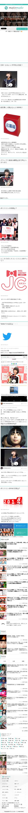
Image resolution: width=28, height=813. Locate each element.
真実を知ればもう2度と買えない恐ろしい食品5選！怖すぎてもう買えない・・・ (17, 607)
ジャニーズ (5, 748)
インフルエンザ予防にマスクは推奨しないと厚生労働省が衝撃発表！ (17, 582)
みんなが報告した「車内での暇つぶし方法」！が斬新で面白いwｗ (17, 574)
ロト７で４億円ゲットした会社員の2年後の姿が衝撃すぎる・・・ (17, 724)
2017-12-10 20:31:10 (14, 348)
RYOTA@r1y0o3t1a (7, 468)
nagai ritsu (20, 708)
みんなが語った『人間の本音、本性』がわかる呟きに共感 (17, 543)
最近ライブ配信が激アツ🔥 (15, 31)
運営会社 (4, 807)
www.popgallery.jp (6, 138)
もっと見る (25, 730)
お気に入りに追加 (23, 29)
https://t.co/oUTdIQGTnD (16, 352)
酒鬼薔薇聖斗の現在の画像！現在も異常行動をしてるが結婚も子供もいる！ (17, 672)
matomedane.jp (5, 89)
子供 (17, 742)
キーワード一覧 (18, 804)
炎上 (18, 738)
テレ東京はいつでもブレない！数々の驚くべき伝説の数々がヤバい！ (17, 614)
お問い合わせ (5, 806)
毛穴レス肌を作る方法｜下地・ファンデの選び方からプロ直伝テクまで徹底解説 (17, 643)
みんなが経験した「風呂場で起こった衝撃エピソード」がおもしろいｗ (17, 558)
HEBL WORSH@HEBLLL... (8, 403)
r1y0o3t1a (2, 407)
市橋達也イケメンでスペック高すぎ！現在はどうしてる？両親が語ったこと (17, 678)
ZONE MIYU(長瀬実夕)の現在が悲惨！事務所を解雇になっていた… (17, 711)
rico (20, 652)
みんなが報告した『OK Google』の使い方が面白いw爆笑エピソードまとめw (17, 590)
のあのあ (20, 701)
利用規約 (16, 806)
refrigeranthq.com (6, 509)
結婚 (25, 740)
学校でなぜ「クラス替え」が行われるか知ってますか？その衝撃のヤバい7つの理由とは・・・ (17, 599)
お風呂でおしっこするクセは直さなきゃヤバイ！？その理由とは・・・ (17, 717)
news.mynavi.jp (5, 242)
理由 (11, 742)
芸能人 (4, 740)
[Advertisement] (14, 46)
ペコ (20, 669)
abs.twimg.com (5, 344)
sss (22, 646)
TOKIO (20, 744)
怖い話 (4, 744)
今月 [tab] (14, 661)
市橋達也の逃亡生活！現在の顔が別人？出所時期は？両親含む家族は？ (17, 665)
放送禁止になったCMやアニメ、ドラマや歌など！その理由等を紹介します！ (17, 691)
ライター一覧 (5, 804)
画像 (11, 740)
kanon (21, 639)
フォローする (8, 348)
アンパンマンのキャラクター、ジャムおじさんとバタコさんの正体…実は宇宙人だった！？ (17, 567)
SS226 (20, 548)
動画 (4, 742)
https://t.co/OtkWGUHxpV (8, 424)
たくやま (20, 695)
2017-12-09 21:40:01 (13, 407)
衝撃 (11, 738)
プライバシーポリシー (20, 807)
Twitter (4, 738)
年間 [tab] (23, 661)
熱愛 (21, 746)
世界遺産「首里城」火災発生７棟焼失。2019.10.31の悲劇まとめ (16, 636)
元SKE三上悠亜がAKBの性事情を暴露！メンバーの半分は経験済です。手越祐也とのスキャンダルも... (17, 705)
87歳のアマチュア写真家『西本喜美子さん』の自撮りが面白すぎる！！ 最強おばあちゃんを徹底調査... (17, 650)
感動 (15, 746)
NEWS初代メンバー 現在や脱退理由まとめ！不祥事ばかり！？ (17, 698)
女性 (12, 748)
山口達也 (12, 744)
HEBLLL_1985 (3, 348)
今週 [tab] (4, 661)
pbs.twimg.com (5, 295)
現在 (18, 740)
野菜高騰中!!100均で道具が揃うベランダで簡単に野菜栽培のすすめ (17, 551)
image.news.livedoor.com (7, 187)
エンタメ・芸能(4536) (22, 22)
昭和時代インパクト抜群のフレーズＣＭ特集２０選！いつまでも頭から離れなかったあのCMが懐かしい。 (17, 763)
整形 (24, 742)
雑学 (9, 746)
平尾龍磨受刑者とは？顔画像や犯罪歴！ (16, 684)
